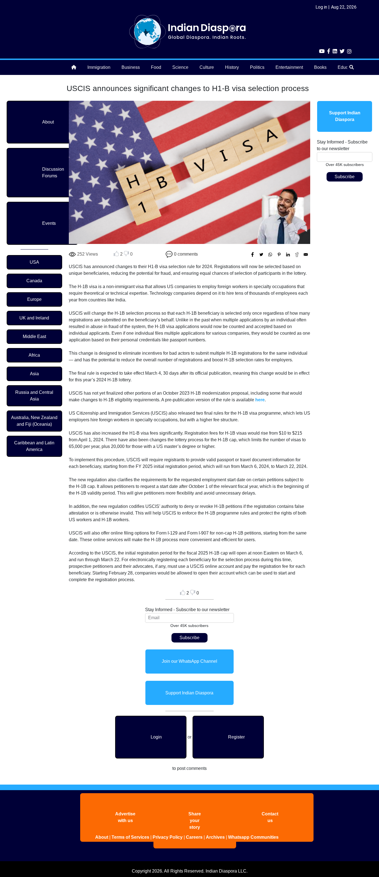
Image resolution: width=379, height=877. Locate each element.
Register (236, 737)
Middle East (34, 336)
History (232, 67)
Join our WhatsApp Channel (189, 661)
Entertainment (289, 67)
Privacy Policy (168, 837)
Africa (34, 355)
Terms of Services (130, 837)
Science (180, 67)
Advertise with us (125, 817)
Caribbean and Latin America (34, 446)
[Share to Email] (305, 254)
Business (131, 67)
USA (34, 262)
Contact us (270, 817)
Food (156, 67)
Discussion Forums (53, 172)
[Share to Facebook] (252, 254)
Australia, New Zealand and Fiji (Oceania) (34, 421)
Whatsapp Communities (253, 837)
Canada (34, 280)
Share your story (194, 821)
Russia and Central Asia (34, 395)
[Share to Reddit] (297, 254)
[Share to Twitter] (261, 254)
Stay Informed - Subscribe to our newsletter (187, 609)
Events (49, 223)
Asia (34, 373)
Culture (206, 67)
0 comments (186, 254)
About (48, 122)
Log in (321, 7)
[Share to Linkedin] (288, 254)
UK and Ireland (34, 318)
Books (320, 67)
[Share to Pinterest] (279, 254)
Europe (34, 299)
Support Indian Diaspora (189, 692)
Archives (215, 837)
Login (156, 737)
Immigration (98, 67)
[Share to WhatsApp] (270, 254)
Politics (257, 67)
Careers (194, 837)
